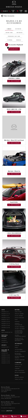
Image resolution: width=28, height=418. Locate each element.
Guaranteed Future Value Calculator (19, 332)
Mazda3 (4, 340)
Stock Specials (19, 317)
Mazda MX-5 (5, 347)
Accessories (18, 349)
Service (17, 345)
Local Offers (19, 315)
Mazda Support (20, 359)
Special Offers (19, 313)
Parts (16, 347)
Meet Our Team (19, 370)
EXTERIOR (18, 28)
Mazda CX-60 (6, 321)
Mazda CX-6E (6, 317)
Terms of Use (19, 379)
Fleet (16, 319)
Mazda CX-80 (6, 325)
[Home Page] (14, 2)
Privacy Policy (19, 377)
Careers (17, 368)
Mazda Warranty (20, 351)
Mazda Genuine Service (19, 357)
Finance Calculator (18, 324)
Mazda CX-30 (6, 313)
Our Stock (18, 311)
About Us (18, 366)
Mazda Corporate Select (20, 336)
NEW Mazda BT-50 (7, 332)
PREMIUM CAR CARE (14, 36)
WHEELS (18, 40)
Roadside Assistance (18, 354)
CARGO (9, 28)
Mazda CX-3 (5, 311)
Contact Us (18, 364)
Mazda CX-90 (6, 327)
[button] (14, 65)
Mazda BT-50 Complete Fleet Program (19, 339)
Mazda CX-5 (5, 315)
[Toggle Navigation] (26, 11)
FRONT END (9, 32)
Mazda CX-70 (6, 323)
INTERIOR (19, 32)
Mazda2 (4, 338)
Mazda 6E (5, 342)
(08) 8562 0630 (8, 390)
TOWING (9, 40)
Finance (17, 321)
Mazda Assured (20, 328)
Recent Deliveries (20, 372)
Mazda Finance (19, 326)
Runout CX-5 (5, 319)
